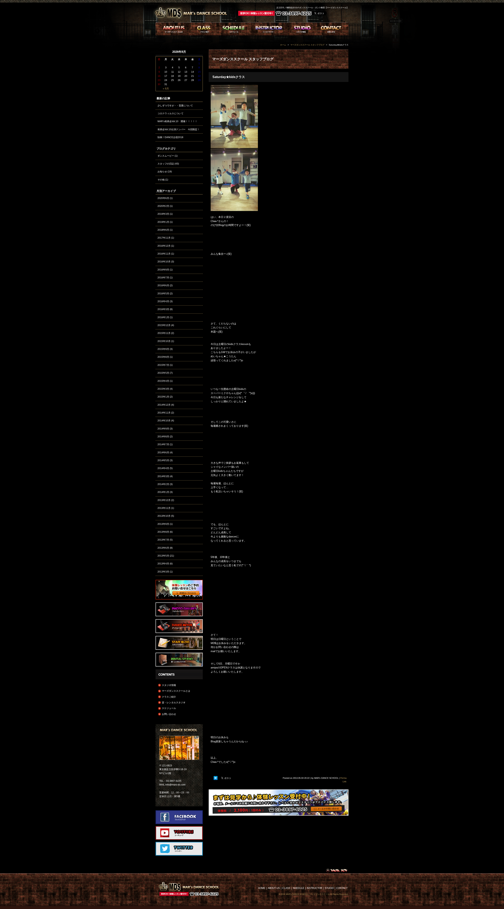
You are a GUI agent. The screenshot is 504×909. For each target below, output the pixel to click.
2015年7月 (163, 365)
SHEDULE (298, 888)
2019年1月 (163, 222)
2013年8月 (163, 532)
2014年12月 (164, 404)
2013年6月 (163, 548)
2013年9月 (163, 524)
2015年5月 (163, 373)
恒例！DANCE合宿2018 (170, 137)
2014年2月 (163, 484)
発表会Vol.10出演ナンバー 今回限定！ (179, 129)
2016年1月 (163, 317)
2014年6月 (163, 452)
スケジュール (169, 708)
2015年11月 (164, 333)
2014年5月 (163, 460)
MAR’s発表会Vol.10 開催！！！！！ (177, 121)
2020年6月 (163, 198)
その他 (161, 179)
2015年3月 (163, 389)
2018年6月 (163, 230)
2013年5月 (163, 555)
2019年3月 (163, 214)
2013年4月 (163, 563)
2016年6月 (163, 285)
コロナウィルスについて (170, 113)
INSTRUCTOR (314, 888)
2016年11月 (164, 253)
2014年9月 (163, 428)
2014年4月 (163, 468)
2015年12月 (164, 325)
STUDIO (329, 888)
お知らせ (162, 171)
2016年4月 (163, 301)
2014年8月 (163, 436)
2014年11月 (164, 412)
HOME (261, 888)
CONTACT (341, 888)
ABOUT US (274, 888)
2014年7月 (163, 444)
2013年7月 (163, 539)
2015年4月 (163, 381)
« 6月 (166, 88)
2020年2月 (163, 206)
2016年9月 (163, 269)
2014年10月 (164, 420)
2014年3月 (163, 476)
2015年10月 (164, 341)
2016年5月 (163, 293)
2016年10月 (164, 261)
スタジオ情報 (169, 685)
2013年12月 (164, 500)
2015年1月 (163, 396)
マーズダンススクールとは (176, 691)
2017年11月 (164, 237)
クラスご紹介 (169, 696)
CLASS (286, 888)
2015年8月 (163, 357)
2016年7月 (163, 277)
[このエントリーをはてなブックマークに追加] (216, 778)
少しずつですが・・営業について (175, 105)
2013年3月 (163, 571)
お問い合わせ (169, 714)
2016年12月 (164, 245)
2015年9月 (163, 349)
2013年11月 (164, 508)
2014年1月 (163, 492)
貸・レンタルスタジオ (173, 702)
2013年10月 (164, 516)
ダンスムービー (166, 155)
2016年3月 (163, 309)
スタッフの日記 (166, 163)
